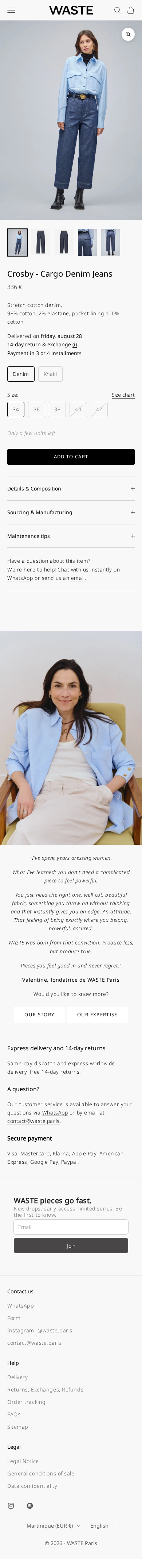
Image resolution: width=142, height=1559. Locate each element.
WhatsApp (20, 577)
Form (13, 1317)
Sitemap (17, 1426)
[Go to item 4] (87, 242)
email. (78, 577)
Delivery (17, 1377)
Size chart (123, 394)
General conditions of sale (41, 1473)
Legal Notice (23, 1461)
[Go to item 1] (17, 242)
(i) (74, 344)
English (99, 1525)
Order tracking (26, 1401)
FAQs (13, 1414)
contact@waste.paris (33, 1120)
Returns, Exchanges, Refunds (45, 1389)
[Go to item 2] (41, 241)
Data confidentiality (32, 1485)
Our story (39, 1014)
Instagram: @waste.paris (39, 1330)
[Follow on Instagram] (11, 1505)
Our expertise (97, 1014)
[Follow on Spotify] (29, 1505)
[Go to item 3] (64, 241)
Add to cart (71, 456)
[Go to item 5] (110, 242)
